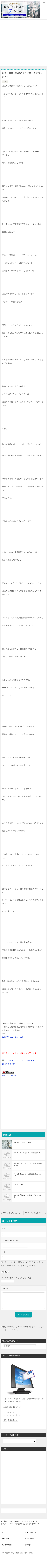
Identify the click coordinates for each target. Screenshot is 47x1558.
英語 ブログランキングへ (9, 1075)
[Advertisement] (23, 43)
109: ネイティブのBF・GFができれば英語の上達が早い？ (28, 1164)
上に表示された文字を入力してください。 (18, 1278)
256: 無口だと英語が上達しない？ (24, 1142)
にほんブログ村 (8, 1064)
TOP (21, 1521)
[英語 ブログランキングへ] (8, 1072)
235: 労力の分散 (19, 1184)
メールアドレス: (8, 1412)
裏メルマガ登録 (7, 1545)
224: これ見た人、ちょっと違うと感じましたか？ (27, 1175)
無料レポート (6, 1538)
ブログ (5, 81)
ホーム (4, 1532)
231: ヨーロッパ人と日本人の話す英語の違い (27, 1153)
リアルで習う (29, 1538)
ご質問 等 (28, 1545)
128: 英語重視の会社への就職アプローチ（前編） (27, 1196)
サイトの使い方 (30, 1532)
